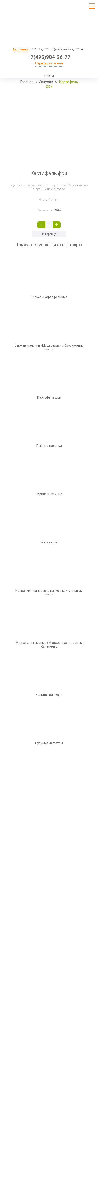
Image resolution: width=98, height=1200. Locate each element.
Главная (26, 82)
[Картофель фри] (49, 129)
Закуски (46, 82)
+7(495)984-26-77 (49, 57)
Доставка (20, 49)
